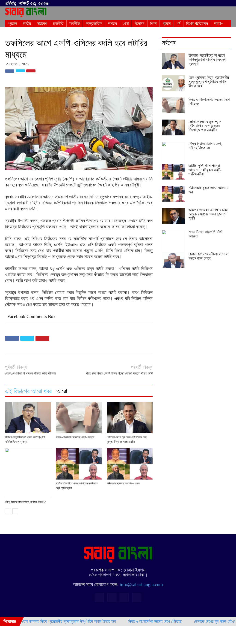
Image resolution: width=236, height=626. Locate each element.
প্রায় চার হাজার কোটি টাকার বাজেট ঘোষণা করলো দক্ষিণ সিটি (119, 373)
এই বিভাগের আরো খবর (28, 391)
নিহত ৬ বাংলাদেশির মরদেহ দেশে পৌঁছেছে (75, 437)
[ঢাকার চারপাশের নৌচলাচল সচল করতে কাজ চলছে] (173, 260)
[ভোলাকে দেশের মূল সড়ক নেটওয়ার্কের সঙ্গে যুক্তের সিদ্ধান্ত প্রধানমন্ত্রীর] (130, 417)
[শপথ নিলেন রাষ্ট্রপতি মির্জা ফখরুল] (173, 241)
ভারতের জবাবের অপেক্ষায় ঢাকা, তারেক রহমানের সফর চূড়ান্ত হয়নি (209, 214)
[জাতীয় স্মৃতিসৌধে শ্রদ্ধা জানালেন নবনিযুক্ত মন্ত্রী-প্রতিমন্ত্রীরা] (79, 464)
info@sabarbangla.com (141, 584)
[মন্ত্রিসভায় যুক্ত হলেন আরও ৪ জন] (130, 464)
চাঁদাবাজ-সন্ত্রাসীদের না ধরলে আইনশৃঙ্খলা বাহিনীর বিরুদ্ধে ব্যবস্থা (207, 59)
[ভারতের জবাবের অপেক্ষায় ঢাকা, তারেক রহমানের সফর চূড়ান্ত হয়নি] (173, 216)
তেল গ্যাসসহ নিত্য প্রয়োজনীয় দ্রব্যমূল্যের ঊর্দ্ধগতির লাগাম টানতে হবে (209, 81)
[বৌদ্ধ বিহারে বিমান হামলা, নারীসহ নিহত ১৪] (28, 473)
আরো (61, 391)
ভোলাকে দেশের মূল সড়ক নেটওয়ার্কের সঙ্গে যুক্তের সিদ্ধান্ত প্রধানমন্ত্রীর (205, 125)
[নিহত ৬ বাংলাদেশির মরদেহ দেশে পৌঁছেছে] (79, 417)
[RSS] (212, 3)
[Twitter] (219, 3)
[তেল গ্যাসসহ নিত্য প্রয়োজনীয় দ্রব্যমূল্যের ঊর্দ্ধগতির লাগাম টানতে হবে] (173, 83)
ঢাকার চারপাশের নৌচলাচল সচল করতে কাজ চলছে (208, 256)
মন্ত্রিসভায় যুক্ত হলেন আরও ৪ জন (123, 483)
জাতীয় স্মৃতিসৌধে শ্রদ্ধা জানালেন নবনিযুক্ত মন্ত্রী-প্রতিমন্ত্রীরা (205, 169)
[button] (197, 2)
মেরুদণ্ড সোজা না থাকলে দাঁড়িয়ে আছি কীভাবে (30, 373)
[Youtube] (227, 3)
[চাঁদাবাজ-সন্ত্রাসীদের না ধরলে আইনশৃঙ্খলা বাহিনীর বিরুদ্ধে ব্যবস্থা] (28, 417)
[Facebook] (204, 3)
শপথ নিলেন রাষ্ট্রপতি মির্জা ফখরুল (205, 234)
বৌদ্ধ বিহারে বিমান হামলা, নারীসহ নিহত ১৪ (25, 502)
